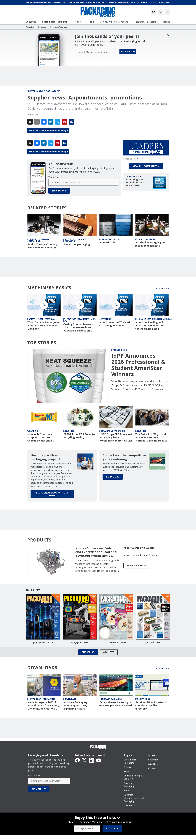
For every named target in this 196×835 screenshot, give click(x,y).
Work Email (55, 177)
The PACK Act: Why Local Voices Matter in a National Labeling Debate (151, 437)
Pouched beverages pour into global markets (150, 244)
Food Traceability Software (140, 555)
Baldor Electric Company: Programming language (42, 246)
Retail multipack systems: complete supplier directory (151, 705)
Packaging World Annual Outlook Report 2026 (135, 182)
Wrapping (32, 431)
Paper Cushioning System (139, 547)
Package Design (119, 350)
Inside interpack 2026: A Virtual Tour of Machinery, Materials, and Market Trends (43, 705)
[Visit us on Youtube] (98, 759)
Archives (108, 652)
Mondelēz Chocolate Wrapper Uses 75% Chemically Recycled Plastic (40, 437)
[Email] (37, 122)
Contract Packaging (111, 699)
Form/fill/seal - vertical (41, 319)
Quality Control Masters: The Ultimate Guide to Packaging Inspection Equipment (78, 327)
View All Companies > (146, 166)
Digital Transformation (41, 699)
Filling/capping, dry (110, 239)
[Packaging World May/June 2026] (80, 617)
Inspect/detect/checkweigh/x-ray (80, 320)
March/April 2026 (116, 642)
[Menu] (167, 12)
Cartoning (105, 319)
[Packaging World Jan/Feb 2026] (153, 617)
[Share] (44, 122)
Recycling (68, 431)
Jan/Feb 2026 (153, 642)
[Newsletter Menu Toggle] (153, 12)
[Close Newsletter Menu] (168, 35)
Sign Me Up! (128, 51)
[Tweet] (57, 122)
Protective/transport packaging (76, 240)
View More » (162, 288)
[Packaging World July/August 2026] (43, 617)
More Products (136, 565)
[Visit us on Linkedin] (91, 759)
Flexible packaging (145, 239)
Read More (112, 476)
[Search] (160, 12)
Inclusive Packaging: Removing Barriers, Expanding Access (75, 705)
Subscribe (88, 652)
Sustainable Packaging (44, 91)
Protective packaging (76, 244)
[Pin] (64, 122)
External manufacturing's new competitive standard (115, 704)
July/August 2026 (43, 642)
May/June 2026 (79, 642)
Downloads (69, 699)
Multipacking (142, 699)
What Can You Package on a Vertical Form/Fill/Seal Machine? (43, 325)
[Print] (30, 122)
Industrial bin (107, 242)
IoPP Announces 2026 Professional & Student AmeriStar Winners (138, 365)
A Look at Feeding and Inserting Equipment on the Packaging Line (149, 325)
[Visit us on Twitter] (84, 759)
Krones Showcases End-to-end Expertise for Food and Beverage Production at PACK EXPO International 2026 (96, 552)
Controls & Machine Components (38, 240)
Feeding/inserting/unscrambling (153, 319)
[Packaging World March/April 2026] (116, 617)
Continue (112, 828)
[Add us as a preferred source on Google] (71, 122)
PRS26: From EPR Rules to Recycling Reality (79, 436)
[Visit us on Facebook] (77, 759)
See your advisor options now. (52, 494)
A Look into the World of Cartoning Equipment (114, 324)
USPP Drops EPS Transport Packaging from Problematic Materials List (115, 437)
